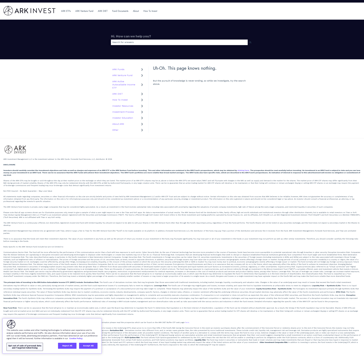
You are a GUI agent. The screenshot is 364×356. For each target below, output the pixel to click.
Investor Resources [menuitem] (122, 106)
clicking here (243, 170)
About (136, 11)
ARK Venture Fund (84, 11)
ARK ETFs (66, 11)
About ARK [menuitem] (118, 124)
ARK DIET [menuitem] (117, 93)
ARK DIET (103, 11)
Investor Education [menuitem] (122, 117)
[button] (142, 70)
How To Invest (150, 11)
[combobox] (179, 42)
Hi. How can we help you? (131, 36)
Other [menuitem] (115, 130)
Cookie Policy (75, 338)
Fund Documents (120, 11)
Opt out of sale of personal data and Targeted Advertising (24, 347)
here (187, 322)
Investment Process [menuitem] (123, 112)
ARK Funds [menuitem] (118, 69)
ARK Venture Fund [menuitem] (122, 75)
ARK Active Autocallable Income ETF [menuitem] (123, 84)
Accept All (88, 346)
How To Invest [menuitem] (120, 99)
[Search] (250, 42)
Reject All (67, 346)
